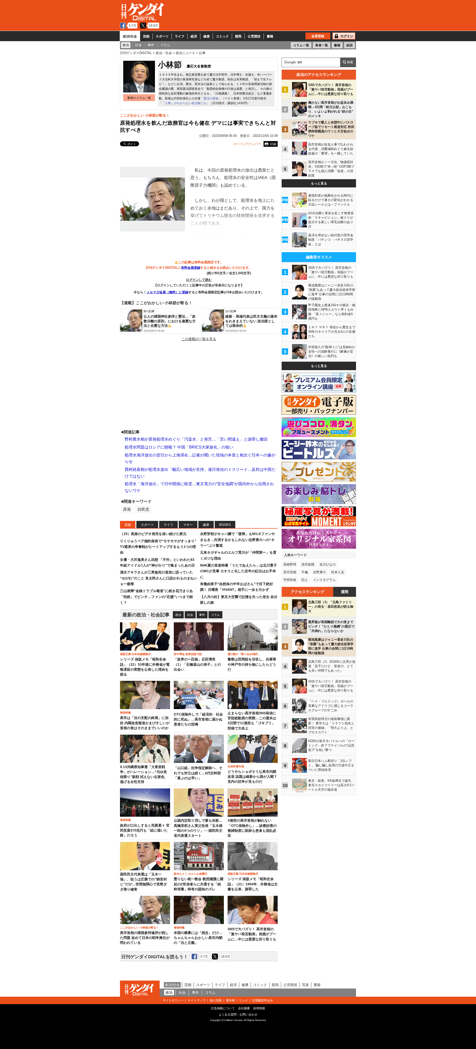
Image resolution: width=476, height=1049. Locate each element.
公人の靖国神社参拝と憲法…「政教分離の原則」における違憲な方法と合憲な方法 (170, 320)
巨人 (304, 580)
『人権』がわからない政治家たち (184, 103)
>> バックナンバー (247, 144)
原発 (127, 509)
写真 (305, 985)
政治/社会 (130, 36)
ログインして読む (199, 280)
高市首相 (289, 572)
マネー (188, 525)
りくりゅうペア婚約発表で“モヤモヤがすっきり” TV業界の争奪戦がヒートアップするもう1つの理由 (158, 547)
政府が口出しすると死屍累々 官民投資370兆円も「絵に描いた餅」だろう (145, 831)
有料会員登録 (190, 268)
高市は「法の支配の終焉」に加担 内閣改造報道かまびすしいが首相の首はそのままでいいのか (145, 723)
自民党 (143, 509)
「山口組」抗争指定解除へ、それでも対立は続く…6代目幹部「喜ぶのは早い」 (198, 773)
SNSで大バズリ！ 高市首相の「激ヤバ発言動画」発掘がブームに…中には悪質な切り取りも (252, 934)
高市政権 (307, 564)
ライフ (179, 36)
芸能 (146, 36)
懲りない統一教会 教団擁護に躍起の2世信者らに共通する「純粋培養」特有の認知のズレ (198, 884)
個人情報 (216, 1000)
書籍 (270, 36)
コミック (222, 36)
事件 (202, 615)
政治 (178, 615)
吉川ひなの (328, 564)
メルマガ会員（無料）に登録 (167, 292)
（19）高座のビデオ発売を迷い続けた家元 (153, 534)
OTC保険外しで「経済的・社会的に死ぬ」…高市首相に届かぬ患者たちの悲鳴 (198, 719)
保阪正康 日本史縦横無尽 (135, 654)
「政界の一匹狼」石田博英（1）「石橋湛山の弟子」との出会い (197, 664)
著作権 (230, 1000)
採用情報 (259, 1008)
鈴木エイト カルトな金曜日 (190, 873)
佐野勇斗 (319, 572)
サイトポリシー (173, 1000)
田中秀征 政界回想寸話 (188, 654)
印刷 (273, 144)
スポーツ (162, 36)
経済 (194, 36)
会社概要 (244, 1008)
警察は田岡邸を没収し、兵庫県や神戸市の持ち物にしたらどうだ (252, 664)
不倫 (304, 572)
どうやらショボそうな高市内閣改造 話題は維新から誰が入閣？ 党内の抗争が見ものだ (252, 777)
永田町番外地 (236, 766)
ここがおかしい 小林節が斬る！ (145, 115)
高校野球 (289, 564)
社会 (190, 615)
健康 (206, 36)
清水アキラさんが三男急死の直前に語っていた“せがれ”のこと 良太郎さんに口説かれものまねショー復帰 (158, 578)
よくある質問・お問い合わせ (238, 1014)
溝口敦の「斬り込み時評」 (244, 654)
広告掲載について (223, 1008)
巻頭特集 (125, 712)
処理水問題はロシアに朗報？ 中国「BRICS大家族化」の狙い (179, 447)
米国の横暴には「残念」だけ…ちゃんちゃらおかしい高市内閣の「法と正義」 (198, 938)
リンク (243, 1000)
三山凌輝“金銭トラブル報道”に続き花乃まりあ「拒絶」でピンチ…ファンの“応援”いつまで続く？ (156, 596)
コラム (215, 615)
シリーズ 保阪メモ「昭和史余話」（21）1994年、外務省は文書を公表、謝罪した (253, 884)
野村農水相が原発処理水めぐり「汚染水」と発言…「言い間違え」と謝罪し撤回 (196, 439)
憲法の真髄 (211, 98)
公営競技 (254, 36)
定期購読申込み (262, 1000)
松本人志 (337, 572)
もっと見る (319, 183)
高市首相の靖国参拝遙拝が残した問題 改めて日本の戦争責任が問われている (145, 938)
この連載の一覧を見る (198, 339)
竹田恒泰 (289, 580)
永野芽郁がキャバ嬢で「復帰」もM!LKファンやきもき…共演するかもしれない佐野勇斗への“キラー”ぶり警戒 (237, 539)
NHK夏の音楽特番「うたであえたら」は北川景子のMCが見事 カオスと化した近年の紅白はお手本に (238, 571)
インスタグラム (324, 580)
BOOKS (225, 525)
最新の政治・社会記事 (146, 614)
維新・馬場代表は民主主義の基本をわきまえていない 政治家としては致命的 (251, 320)
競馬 (238, 36)
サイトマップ (197, 1000)
